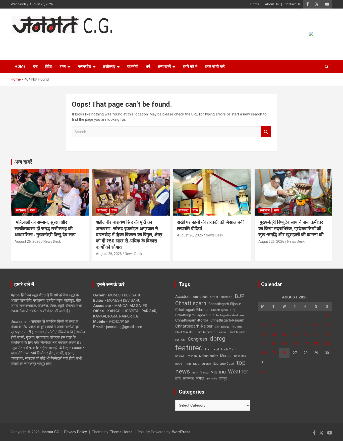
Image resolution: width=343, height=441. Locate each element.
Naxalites (240, 356)
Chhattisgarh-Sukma (228, 326)
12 (284, 334)
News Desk (52, 241)
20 (295, 343)
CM (183, 339)
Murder (226, 355)
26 (284, 353)
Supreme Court (223, 363)
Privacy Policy (75, 432)
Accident (183, 296)
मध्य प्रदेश (211, 378)
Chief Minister (184, 332)
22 (316, 343)
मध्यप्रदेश (84, 66)
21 (306, 343)
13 (295, 334)
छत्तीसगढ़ (109, 66)
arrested (226, 297)
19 (284, 343)
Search (266, 132)
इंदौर (178, 378)
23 (327, 343)
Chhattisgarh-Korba (191, 320)
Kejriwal (180, 356)
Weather (238, 371)
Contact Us (292, 4)
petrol (179, 363)
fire (207, 349)
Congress (197, 339)
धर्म (148, 66)
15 (316, 334)
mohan (192, 356)
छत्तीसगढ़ (188, 378)
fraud (215, 349)
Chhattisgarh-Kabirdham (228, 315)
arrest (214, 297)
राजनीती (132, 66)
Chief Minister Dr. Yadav (211, 332)
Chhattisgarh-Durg (223, 310)
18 (273, 343)
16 (327, 334)
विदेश (48, 66)
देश (35, 66)
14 (306, 334)
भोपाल (200, 378)
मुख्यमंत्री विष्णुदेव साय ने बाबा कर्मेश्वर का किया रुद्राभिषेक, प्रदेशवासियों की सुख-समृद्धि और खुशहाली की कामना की (290, 228)
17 (263, 343)
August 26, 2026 (27, 241)
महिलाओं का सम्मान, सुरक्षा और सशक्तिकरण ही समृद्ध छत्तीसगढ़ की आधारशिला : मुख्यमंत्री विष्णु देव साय (45, 228)
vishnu (218, 372)
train (195, 372)
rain (188, 363)
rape (196, 363)
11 (273, 334)
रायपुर (223, 378)
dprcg (217, 338)
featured (189, 348)
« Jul (261, 371)
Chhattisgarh (190, 303)
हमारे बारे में (190, 66)
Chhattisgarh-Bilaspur (192, 310)
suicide (206, 363)
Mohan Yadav (208, 356)
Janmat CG (35, 41)
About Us (272, 4)
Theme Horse (121, 432)
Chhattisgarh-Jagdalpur (192, 315)
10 (263, 334)
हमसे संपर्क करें (215, 66)
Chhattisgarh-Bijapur (224, 304)
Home (254, 4)
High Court (229, 349)
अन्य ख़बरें (23, 162)
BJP (239, 296)
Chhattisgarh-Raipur (194, 326)
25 (273, 353)
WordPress (181, 432)
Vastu (204, 372)
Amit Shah (200, 297)
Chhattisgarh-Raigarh (227, 320)
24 (263, 353)
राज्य (63, 66)
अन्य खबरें (164, 66)
